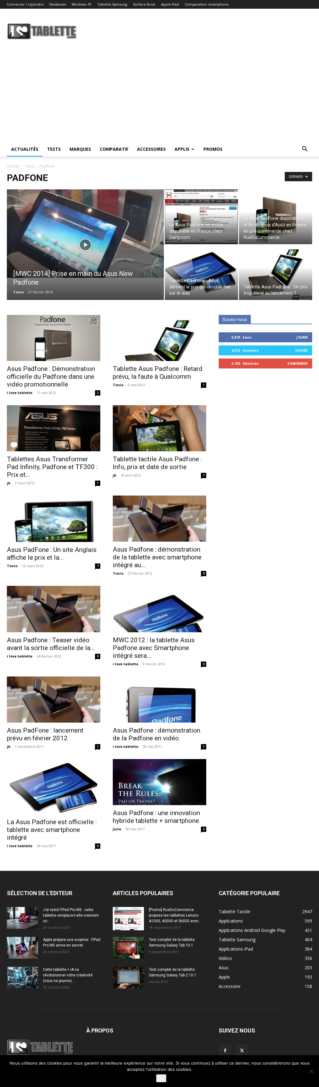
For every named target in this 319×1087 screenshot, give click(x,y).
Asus (29, 166)
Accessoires (151, 149)
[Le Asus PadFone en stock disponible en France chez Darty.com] (201, 216)
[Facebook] (225, 1051)
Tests (54, 149)
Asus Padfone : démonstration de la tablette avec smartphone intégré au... (157, 557)
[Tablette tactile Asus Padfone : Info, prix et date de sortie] (159, 428)
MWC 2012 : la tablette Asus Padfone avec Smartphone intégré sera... (154, 647)
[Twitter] (242, 1051)
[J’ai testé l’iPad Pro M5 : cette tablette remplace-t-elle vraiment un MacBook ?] (22, 918)
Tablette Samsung (112, 4)
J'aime (302, 337)
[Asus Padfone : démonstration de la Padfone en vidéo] (159, 699)
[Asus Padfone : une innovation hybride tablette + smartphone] (159, 782)
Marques (80, 149)
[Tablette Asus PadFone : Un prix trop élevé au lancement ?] (275, 272)
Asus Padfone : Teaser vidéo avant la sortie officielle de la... (51, 644)
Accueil (13, 166)
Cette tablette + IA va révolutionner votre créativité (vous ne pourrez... (68, 975)
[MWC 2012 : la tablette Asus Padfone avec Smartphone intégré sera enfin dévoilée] (159, 609)
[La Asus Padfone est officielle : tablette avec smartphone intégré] (53, 786)
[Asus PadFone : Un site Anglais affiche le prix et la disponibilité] (53, 519)
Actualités (24, 149)
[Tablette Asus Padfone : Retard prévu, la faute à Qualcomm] (159, 338)
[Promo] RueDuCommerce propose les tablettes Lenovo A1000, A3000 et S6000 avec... (175, 915)
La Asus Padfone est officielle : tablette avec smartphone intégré (52, 829)
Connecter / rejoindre (25, 4)
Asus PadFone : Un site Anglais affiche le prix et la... (52, 553)
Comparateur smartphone (207, 4)
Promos (212, 149)
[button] (304, 150)
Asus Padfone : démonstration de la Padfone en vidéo (156, 734)
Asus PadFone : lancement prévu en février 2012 (45, 734)
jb (8, 483)
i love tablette (19, 392)
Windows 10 (81, 4)
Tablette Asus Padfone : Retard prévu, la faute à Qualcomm (157, 372)
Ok (161, 1078)
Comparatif (114, 149)
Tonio (18, 292)
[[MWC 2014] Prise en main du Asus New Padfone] (85, 233)
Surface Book (144, 4)
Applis (181, 149)
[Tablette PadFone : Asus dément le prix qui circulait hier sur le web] (201, 272)
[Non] (311, 1071)
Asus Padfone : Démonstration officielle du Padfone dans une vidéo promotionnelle (51, 376)
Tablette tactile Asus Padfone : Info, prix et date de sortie (157, 463)
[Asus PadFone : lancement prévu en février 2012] (53, 699)
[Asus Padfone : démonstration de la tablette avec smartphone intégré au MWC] (159, 519)
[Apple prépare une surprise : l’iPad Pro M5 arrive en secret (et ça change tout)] (22, 948)
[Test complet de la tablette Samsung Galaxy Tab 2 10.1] (128, 978)
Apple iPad (170, 4)
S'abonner (297, 363)
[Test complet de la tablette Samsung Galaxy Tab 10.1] (128, 948)
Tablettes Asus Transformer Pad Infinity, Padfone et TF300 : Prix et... (52, 466)
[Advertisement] (159, 95)
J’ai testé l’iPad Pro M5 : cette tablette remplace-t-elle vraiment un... (71, 915)
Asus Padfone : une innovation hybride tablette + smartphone (156, 816)
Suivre (301, 350)
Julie (117, 829)
